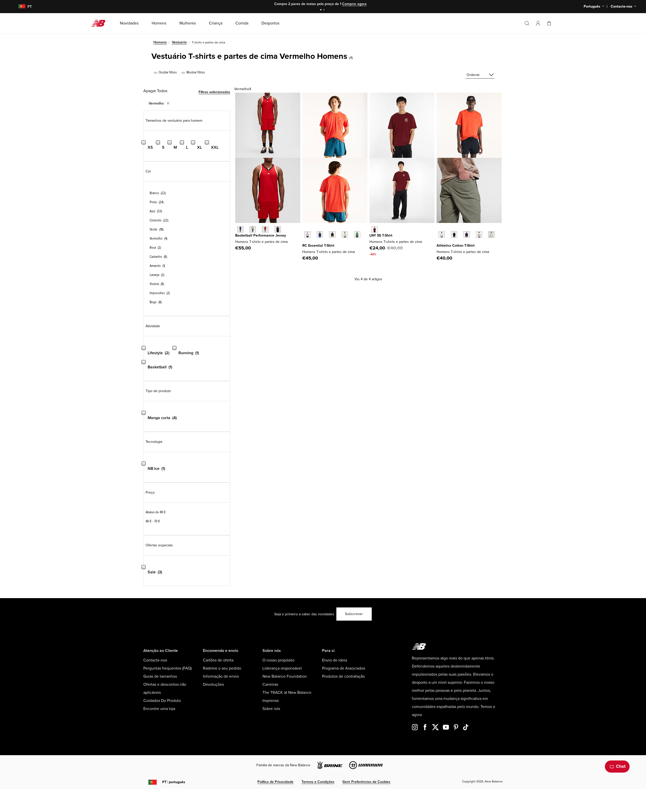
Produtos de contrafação (343, 676)
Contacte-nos (155, 660)
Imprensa (270, 700)
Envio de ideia (334, 660)
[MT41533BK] (454, 234)
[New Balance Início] (100, 23)
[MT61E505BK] (278, 229)
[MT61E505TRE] (265, 229)
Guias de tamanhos (160, 676)
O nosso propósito (278, 660)
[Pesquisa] (527, 23)
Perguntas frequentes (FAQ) (167, 668)
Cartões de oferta (218, 660)
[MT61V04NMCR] (374, 229)
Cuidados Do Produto (162, 700)
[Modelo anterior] (304, 228)
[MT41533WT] (479, 234)
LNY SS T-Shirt (380, 235)
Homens (160, 42)
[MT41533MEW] (491, 234)
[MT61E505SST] (253, 229)
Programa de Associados (343, 668)
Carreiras (270, 684)
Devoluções (213, 684)
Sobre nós (271, 708)
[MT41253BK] (332, 234)
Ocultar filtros (167, 72)
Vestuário (179, 42)
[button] (538, 23)
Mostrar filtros (195, 72)
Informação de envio (221, 676)
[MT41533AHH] (442, 234)
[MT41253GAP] (357, 234)
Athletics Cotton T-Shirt (456, 245)
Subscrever (354, 614)
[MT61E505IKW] (240, 229)
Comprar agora (354, 4)
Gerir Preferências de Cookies (366, 782)
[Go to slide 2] (324, 10)
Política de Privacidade (275, 782)
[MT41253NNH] (320, 234)
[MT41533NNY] (466, 234)
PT (173, 782)
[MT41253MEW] (345, 234)
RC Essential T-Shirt (318, 245)
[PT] (18, 6)
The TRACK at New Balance (286, 692)
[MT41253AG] (307, 234)
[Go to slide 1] (321, 10)
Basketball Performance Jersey (260, 235)
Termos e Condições (318, 782)
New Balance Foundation (284, 676)
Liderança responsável (282, 668)
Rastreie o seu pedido (222, 668)
